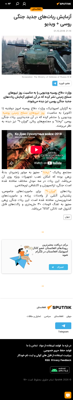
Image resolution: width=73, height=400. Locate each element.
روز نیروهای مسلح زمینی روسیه (23, 113)
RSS (47, 360)
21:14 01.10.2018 (62, 31)
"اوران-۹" (50, 191)
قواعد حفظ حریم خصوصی (57, 350)
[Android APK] (59, 370)
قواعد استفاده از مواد (50, 345)
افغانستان (58, 316)
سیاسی (47, 316)
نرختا (46, 173)
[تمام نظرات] (68, 395)
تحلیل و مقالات (34, 316)
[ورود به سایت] (24, 3)
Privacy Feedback (61, 360)
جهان (67, 217)
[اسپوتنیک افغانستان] (64, 5)
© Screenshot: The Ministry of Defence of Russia (45, 77)
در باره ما (66, 345)
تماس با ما (32, 345)
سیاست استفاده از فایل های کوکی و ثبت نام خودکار (44, 355)
